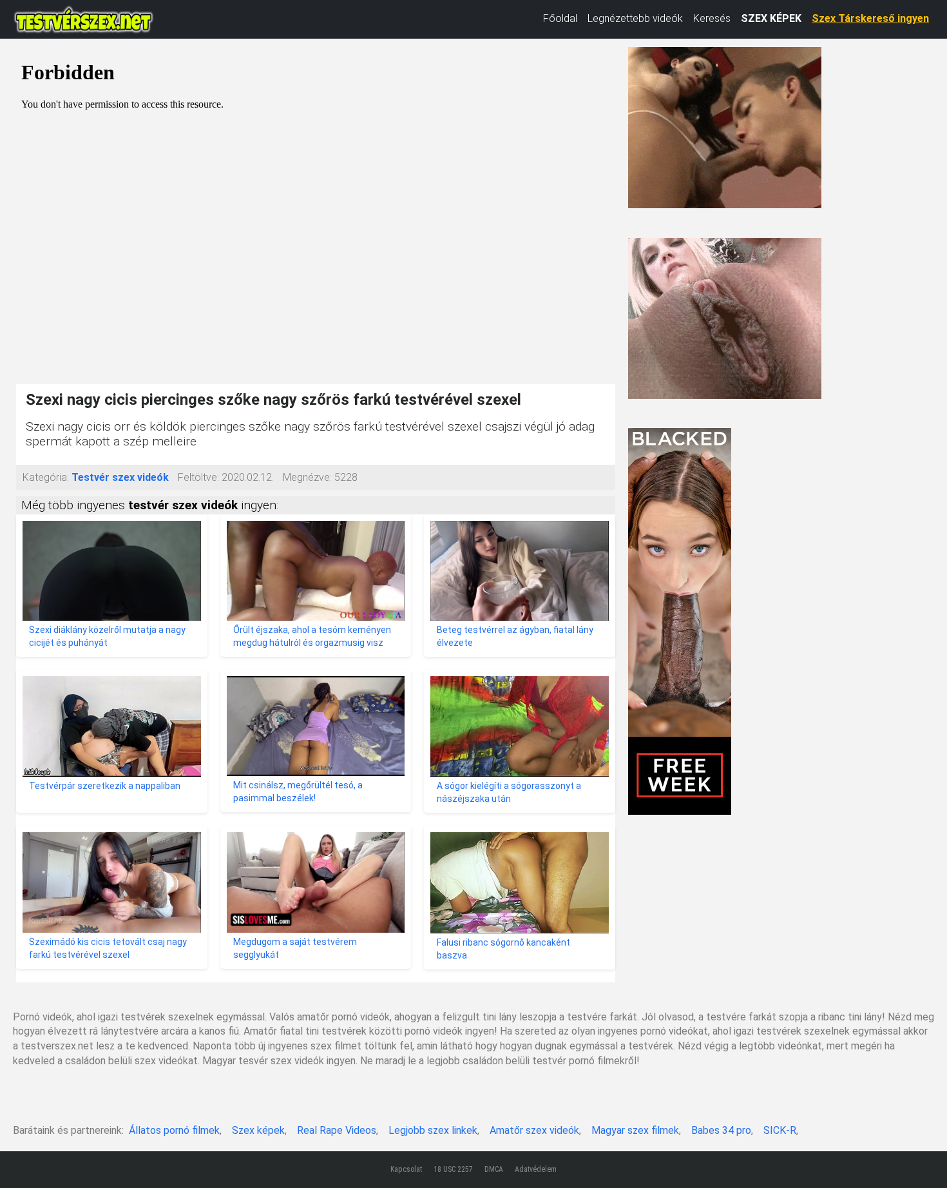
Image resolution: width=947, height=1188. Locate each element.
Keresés (712, 18)
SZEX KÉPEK (771, 18)
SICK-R (779, 1130)
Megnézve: (307, 477)
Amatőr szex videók (534, 1130)
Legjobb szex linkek (432, 1130)
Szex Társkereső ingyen (870, 18)
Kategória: (46, 477)
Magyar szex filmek (635, 1130)
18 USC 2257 (453, 1169)
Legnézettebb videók (635, 18)
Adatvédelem (536, 1169)
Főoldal (560, 18)
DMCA (493, 1169)
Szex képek (258, 1130)
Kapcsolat (406, 1169)
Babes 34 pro (721, 1130)
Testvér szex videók (120, 477)
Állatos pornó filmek (174, 1130)
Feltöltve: (198, 477)
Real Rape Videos (336, 1130)
